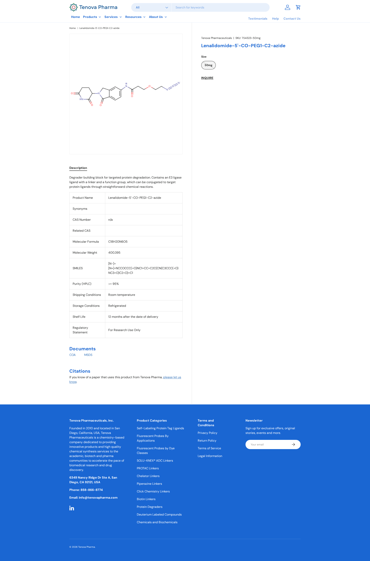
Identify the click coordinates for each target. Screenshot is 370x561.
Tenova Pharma (86, 546)
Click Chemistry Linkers (153, 491)
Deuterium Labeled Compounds (159, 514)
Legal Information (210, 456)
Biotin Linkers (146, 499)
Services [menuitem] (111, 17)
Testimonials (257, 19)
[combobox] (200, 7)
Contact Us (292, 19)
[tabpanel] (125, 281)
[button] (298, 7)
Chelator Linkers (148, 476)
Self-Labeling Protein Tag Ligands (160, 428)
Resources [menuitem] (133, 17)
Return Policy (207, 441)
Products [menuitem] (90, 17)
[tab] (78, 168)
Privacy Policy (207, 433)
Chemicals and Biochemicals (157, 522)
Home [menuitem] (75, 17)
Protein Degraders (149, 507)
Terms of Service (209, 448)
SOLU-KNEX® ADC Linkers (155, 461)
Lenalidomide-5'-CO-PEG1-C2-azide (99, 28)
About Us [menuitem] (156, 17)
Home (72, 28)
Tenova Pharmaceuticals (216, 38)
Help (275, 19)
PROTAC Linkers (148, 468)
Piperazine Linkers (149, 484)
